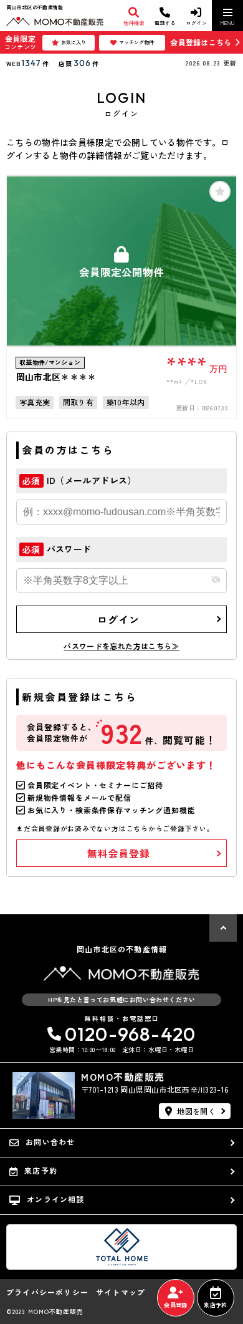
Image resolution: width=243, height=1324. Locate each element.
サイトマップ (120, 1292)
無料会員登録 (118, 853)
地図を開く (196, 1111)
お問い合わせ (50, 1141)
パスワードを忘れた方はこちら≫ (121, 645)
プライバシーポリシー (47, 1292)
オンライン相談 (55, 1199)
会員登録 (175, 1305)
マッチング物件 (136, 42)
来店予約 (215, 1305)
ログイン (118, 619)
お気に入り (73, 42)
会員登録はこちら (200, 42)
